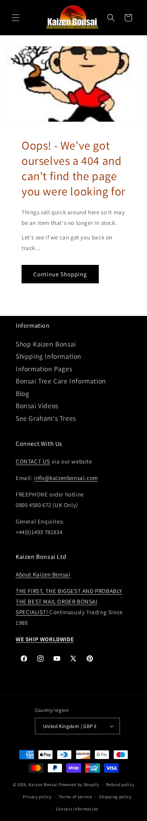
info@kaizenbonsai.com (66, 478)
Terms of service (75, 796)
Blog (22, 393)
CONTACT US (33, 461)
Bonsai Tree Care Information (61, 380)
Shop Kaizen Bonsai (46, 343)
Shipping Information (49, 356)
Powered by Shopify (79, 784)
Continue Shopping (60, 274)
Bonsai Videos (37, 405)
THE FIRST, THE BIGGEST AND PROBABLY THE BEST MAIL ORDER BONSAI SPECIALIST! (69, 601)
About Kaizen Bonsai (43, 574)
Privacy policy (37, 796)
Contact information (77, 809)
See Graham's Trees (46, 418)
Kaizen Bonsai (43, 784)
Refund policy (120, 784)
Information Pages (44, 368)
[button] (15, 17)
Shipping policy (115, 796)
